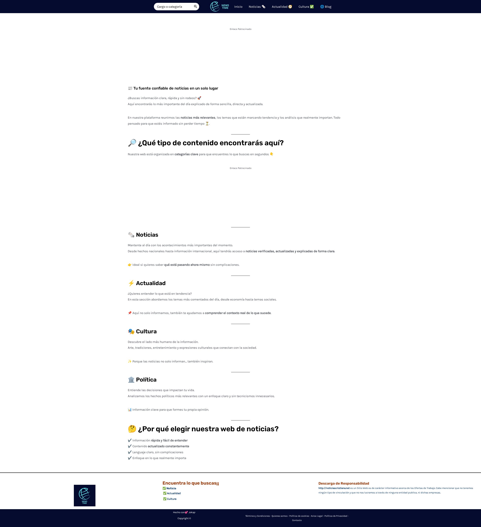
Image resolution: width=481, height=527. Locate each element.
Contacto (297, 520)
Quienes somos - (280, 516)
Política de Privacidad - (336, 516)
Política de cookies (299, 516)
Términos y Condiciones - (258, 516)
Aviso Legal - (317, 516)
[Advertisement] (240, 58)
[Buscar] (195, 6)
